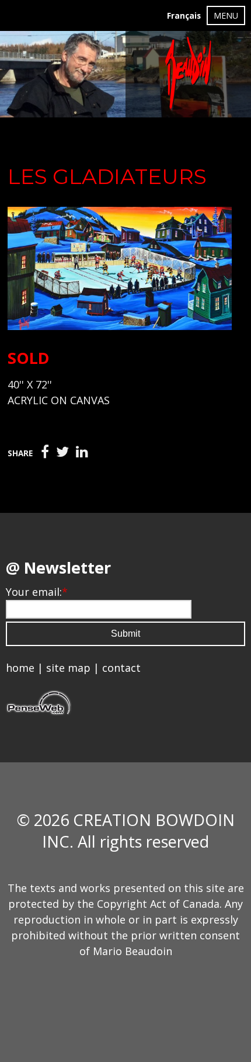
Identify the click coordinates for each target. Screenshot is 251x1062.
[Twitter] (62, 452)
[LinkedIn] (82, 452)
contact (121, 668)
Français (184, 16)
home (20, 668)
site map (68, 668)
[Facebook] (45, 452)
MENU (226, 15)
